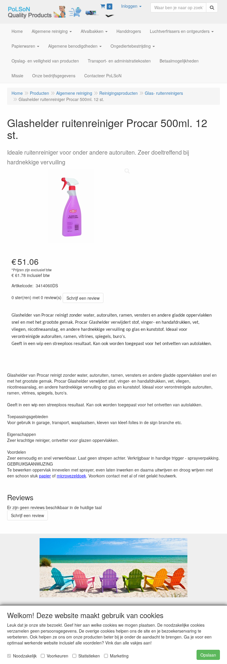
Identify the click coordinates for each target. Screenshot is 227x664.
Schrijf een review (83, 298)
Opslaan (208, 655)
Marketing (119, 656)
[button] (131, 6)
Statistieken (89, 656)
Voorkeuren (57, 656)
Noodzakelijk (25, 656)
